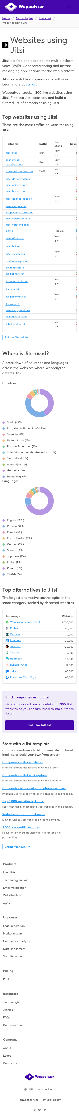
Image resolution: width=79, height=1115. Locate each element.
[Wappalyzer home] (24, 7)
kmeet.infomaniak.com (19, 171)
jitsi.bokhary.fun (15, 273)
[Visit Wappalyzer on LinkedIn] (45, 1110)
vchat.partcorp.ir (16, 324)
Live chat (45, 18)
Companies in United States (22, 762)
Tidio (13, 670)
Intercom (15, 640)
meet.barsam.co (15, 191)
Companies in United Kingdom (24, 775)
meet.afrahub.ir (15, 238)
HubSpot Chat (18, 664)
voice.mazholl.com (17, 281)
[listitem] (39, 872)
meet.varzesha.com (17, 224)
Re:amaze (16, 658)
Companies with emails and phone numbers (34, 788)
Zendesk (15, 634)
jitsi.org (32, 84)
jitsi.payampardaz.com (19, 212)
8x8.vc (9, 230)
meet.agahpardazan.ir (19, 198)
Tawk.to (15, 652)
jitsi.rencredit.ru (15, 267)
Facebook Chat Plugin (23, 677)
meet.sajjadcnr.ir (15, 253)
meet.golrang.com (16, 316)
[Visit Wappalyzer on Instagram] (34, 1110)
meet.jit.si (11, 152)
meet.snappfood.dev (18, 310)
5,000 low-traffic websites (21, 827)
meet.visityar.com (16, 206)
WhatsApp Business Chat (25, 622)
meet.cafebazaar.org (18, 218)
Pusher (14, 628)
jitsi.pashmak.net (16, 296)
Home (6, 18)
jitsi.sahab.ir (13, 304)
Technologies (24, 18)
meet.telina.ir (13, 246)
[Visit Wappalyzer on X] (39, 1110)
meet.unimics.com (16, 185)
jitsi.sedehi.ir (13, 289)
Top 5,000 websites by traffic (23, 801)
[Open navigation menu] (69, 7)
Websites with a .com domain (23, 814)
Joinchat (15, 646)
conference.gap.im (17, 261)
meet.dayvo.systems (18, 178)
